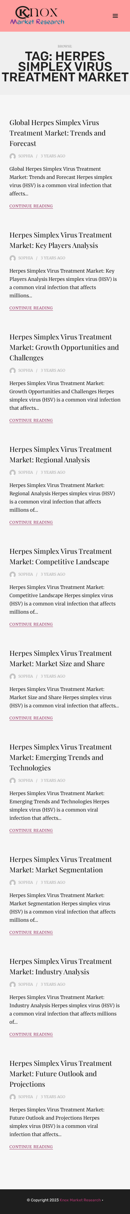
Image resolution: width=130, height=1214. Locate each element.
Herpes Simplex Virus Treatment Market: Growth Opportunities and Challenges (64, 347)
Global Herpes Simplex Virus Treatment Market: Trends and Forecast (57, 132)
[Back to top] (123, 1207)
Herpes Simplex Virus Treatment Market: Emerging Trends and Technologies (60, 757)
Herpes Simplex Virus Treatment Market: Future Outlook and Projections (60, 1073)
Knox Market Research (80, 1200)
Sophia (25, 156)
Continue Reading (31, 206)
